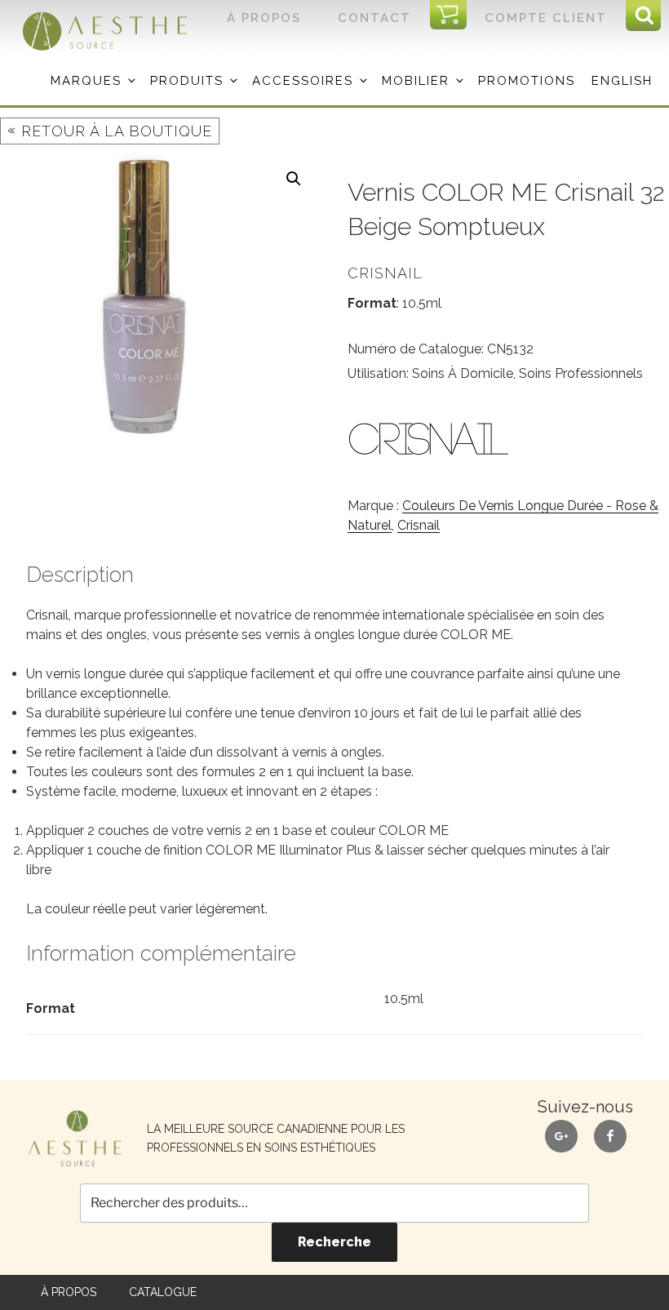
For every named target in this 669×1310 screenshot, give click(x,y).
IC (453, 15)
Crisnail (418, 525)
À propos (264, 18)
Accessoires (302, 80)
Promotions (526, 80)
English (622, 80)
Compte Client (546, 18)
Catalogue (163, 1292)
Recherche (334, 1242)
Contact (374, 18)
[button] (293, 178)
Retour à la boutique (109, 130)
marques (86, 80)
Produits (187, 80)
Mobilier (416, 80)
